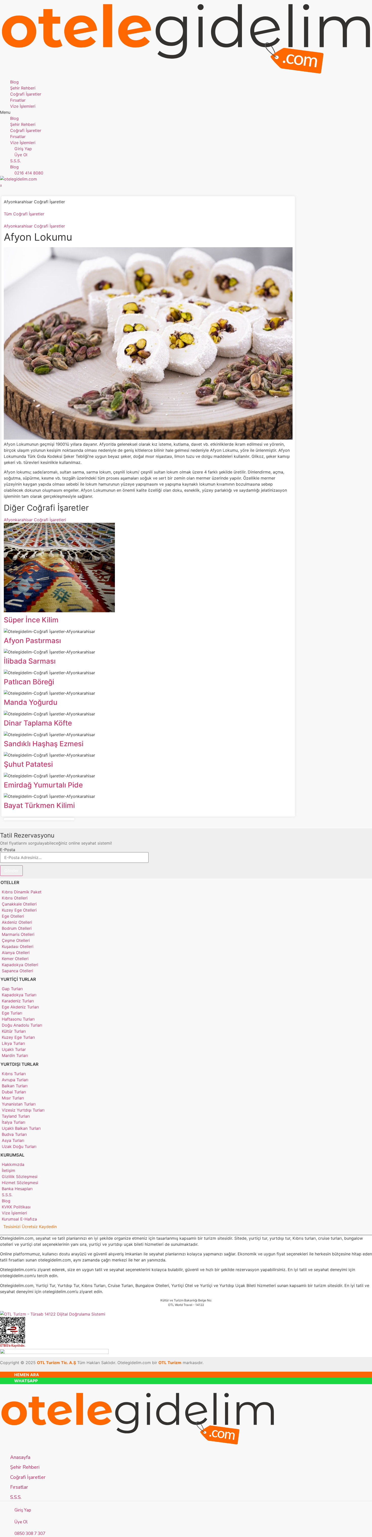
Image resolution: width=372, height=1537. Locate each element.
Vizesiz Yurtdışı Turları (23, 1110)
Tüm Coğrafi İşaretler (24, 213)
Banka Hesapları (17, 1188)
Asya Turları (13, 1140)
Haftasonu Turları (18, 1019)
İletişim (8, 1170)
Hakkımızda (13, 1164)
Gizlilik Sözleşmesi (19, 1176)
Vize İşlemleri (22, 106)
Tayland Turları (16, 1116)
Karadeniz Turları (18, 1000)
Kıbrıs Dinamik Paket (22, 891)
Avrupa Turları (15, 1079)
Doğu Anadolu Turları (22, 1025)
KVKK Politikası (16, 1206)
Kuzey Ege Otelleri (19, 910)
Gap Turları (12, 988)
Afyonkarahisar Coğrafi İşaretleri (35, 519)
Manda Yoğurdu (30, 702)
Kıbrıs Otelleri (15, 897)
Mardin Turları (15, 1055)
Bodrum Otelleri (17, 928)
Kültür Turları (14, 1031)
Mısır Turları (13, 1097)
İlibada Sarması (30, 661)
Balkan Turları (15, 1085)
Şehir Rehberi (22, 88)
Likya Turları (13, 1043)
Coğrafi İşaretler (25, 94)
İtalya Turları (13, 1122)
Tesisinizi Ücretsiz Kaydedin (30, 1226)
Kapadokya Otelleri (20, 964)
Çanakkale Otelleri (19, 904)
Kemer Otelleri (15, 958)
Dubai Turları (14, 1091)
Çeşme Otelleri (16, 940)
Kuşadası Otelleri (17, 946)
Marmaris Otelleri (18, 934)
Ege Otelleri (13, 916)
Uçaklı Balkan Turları (21, 1128)
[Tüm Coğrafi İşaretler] (5, 207)
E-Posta (7, 850)
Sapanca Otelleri (17, 970)
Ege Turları (12, 1012)
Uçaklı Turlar (14, 1049)
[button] (186, 112)
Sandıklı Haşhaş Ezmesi (44, 743)
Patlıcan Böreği (29, 681)
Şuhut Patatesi (28, 764)
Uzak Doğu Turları (19, 1146)
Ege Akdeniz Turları (20, 1006)
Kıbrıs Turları (14, 1073)
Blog (14, 81)
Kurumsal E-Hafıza (19, 1219)
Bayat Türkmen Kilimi (39, 805)
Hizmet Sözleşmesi (20, 1182)
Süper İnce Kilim (31, 620)
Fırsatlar (18, 100)
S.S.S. (7, 1194)
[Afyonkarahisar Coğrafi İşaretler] (5, 219)
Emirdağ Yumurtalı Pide (43, 785)
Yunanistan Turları (19, 1103)
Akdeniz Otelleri (17, 922)
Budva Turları (14, 1134)
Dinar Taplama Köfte (38, 723)
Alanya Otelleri (16, 952)
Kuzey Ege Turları (18, 1037)
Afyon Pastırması (32, 640)
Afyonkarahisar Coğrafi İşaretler (34, 226)
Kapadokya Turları (19, 994)
